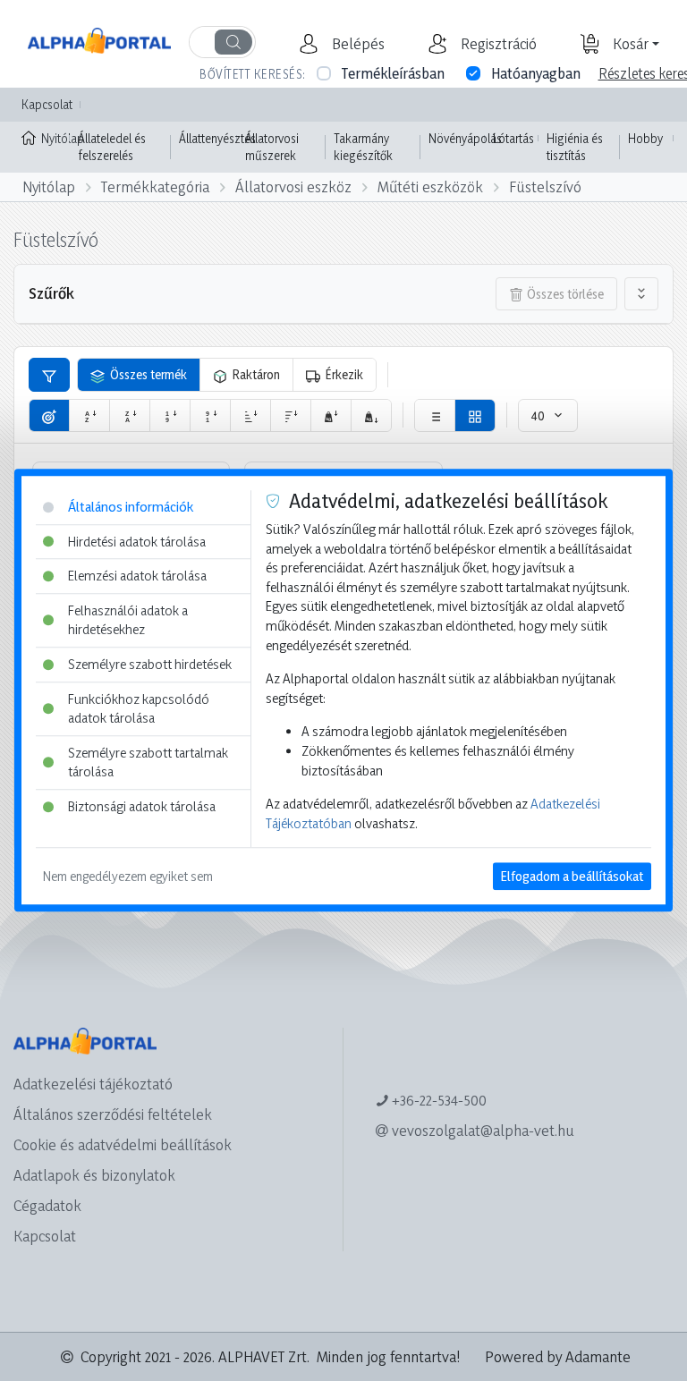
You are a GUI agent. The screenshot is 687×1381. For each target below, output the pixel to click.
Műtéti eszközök (430, 186)
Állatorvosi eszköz (293, 186)
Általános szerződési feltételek (112, 1114)
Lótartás (513, 138)
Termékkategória (155, 186)
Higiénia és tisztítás (575, 147)
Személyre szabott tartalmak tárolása (148, 762)
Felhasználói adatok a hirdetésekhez (128, 620)
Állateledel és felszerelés (112, 147)
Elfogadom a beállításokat (572, 876)
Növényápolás (465, 138)
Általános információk (130, 506)
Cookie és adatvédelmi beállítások (122, 1144)
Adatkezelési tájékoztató (93, 1083)
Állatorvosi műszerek (272, 147)
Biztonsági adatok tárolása (142, 806)
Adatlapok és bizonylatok (94, 1174)
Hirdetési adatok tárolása (137, 541)
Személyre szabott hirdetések (150, 664)
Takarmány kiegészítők (363, 147)
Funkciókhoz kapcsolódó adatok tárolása (138, 708)
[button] (356, 44)
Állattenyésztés (217, 138)
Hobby (645, 138)
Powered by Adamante (558, 1356)
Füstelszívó (545, 186)
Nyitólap (55, 138)
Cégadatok (47, 1205)
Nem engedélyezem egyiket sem (128, 876)
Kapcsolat (46, 104)
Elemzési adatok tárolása (137, 575)
